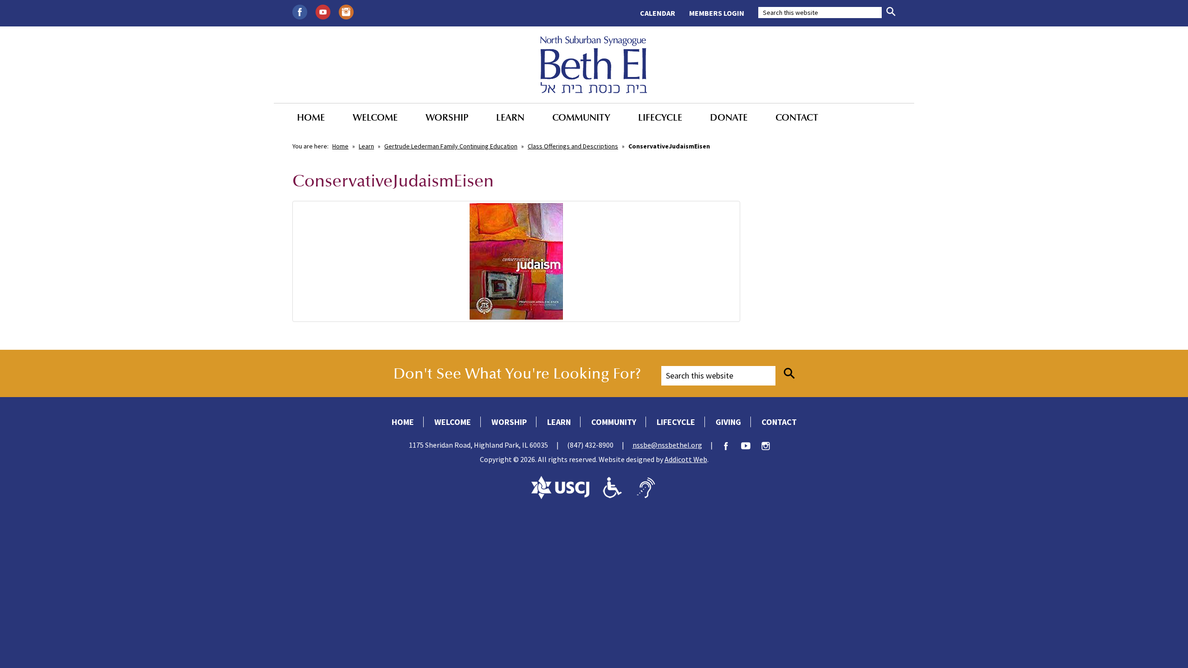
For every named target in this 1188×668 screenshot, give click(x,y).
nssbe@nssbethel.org (667, 445)
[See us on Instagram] (346, 11)
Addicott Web (686, 459)
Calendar (657, 13)
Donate (729, 117)
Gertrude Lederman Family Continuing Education (450, 146)
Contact (796, 117)
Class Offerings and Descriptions (573, 146)
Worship (447, 117)
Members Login (716, 13)
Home (311, 117)
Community (581, 117)
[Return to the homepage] (593, 64)
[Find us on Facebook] (299, 11)
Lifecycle (660, 117)
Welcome (375, 117)
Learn (510, 117)
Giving (728, 422)
